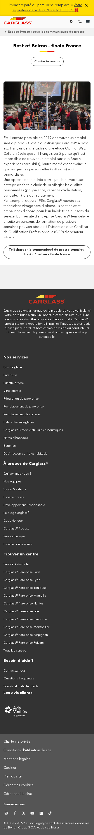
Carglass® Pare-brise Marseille (24, 595)
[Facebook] (14, 813)
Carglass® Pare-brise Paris (21, 572)
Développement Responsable (24, 505)
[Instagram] (6, 813)
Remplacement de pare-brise (23, 406)
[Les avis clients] (47, 711)
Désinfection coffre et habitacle (25, 453)
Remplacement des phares (22, 414)
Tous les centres (14, 650)
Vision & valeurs (14, 489)
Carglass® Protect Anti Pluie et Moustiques (33, 430)
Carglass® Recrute (16, 528)
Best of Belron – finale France (47, 46)
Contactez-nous (14, 670)
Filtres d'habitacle (15, 438)
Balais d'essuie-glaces (18, 422)
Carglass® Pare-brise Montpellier (26, 627)
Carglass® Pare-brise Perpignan (25, 634)
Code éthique (13, 520)
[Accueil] (47, 302)
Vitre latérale (12, 390)
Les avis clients (18, 693)
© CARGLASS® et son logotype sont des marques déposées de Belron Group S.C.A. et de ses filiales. (46, 825)
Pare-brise (10, 375)
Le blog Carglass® (16, 512)
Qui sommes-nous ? (17, 473)
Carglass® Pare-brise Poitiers (23, 642)
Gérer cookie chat (17, 794)
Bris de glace (12, 367)
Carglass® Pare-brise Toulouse (25, 587)
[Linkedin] (41, 813)
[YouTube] (32, 813)
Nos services (15, 357)
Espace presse (13, 497)
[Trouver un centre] (71, 22)
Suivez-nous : (15, 804)
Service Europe (14, 536)
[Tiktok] (49, 813)
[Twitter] (23, 813)
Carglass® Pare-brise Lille (21, 611)
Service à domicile (16, 564)
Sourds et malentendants (20, 686)
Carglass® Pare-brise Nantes (23, 603)
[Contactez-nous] (80, 22)
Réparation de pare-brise (21, 398)
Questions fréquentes (18, 678)
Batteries (9, 445)
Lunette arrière (13, 383)
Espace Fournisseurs (18, 544)
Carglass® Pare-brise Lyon (21, 580)
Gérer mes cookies (18, 785)
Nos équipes (12, 481)
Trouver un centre (20, 554)
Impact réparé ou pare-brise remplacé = (45, 7)
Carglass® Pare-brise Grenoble (25, 619)
